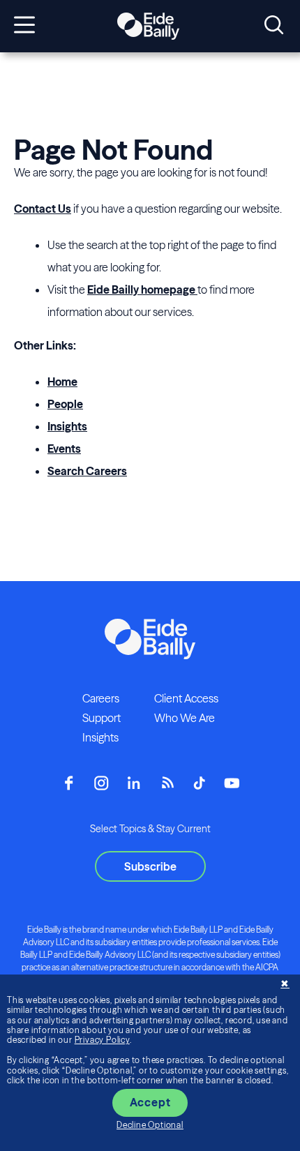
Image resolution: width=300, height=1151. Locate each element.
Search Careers (87, 471)
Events (64, 449)
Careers (100, 698)
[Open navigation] (24, 26)
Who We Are (184, 718)
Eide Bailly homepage (142, 289)
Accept (150, 1102)
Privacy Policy (102, 1040)
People (65, 404)
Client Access (186, 698)
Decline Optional (150, 1125)
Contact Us (42, 209)
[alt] (148, 26)
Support (101, 718)
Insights (67, 426)
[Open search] (274, 26)
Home (62, 382)
